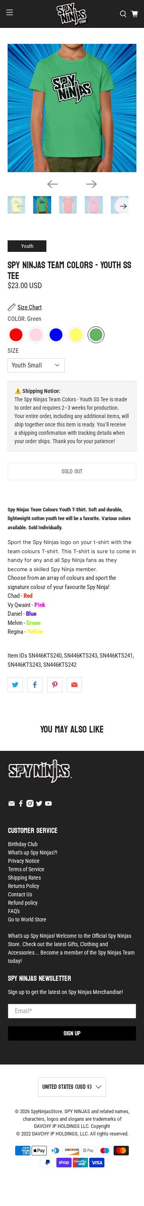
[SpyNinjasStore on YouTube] (48, 805)
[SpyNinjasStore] (72, 14)
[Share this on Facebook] (34, 684)
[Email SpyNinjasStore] (11, 805)
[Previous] (52, 184)
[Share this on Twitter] (15, 684)
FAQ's (14, 911)
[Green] (96, 334)
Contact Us (20, 894)
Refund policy (23, 903)
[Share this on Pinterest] (54, 684)
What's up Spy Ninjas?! (32, 852)
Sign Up (72, 1033)
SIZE (13, 350)
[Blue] (56, 334)
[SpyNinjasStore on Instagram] (30, 805)
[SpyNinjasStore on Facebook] (20, 805)
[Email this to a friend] (74, 684)
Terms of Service (26, 869)
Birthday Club (23, 844)
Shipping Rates (24, 877)
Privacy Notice (24, 861)
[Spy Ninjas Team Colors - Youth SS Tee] (72, 108)
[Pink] (36, 334)
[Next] (92, 184)
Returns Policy (23, 886)
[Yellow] (76, 334)
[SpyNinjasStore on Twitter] (39, 805)
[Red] (16, 334)
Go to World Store (27, 919)
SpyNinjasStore (46, 1111)
